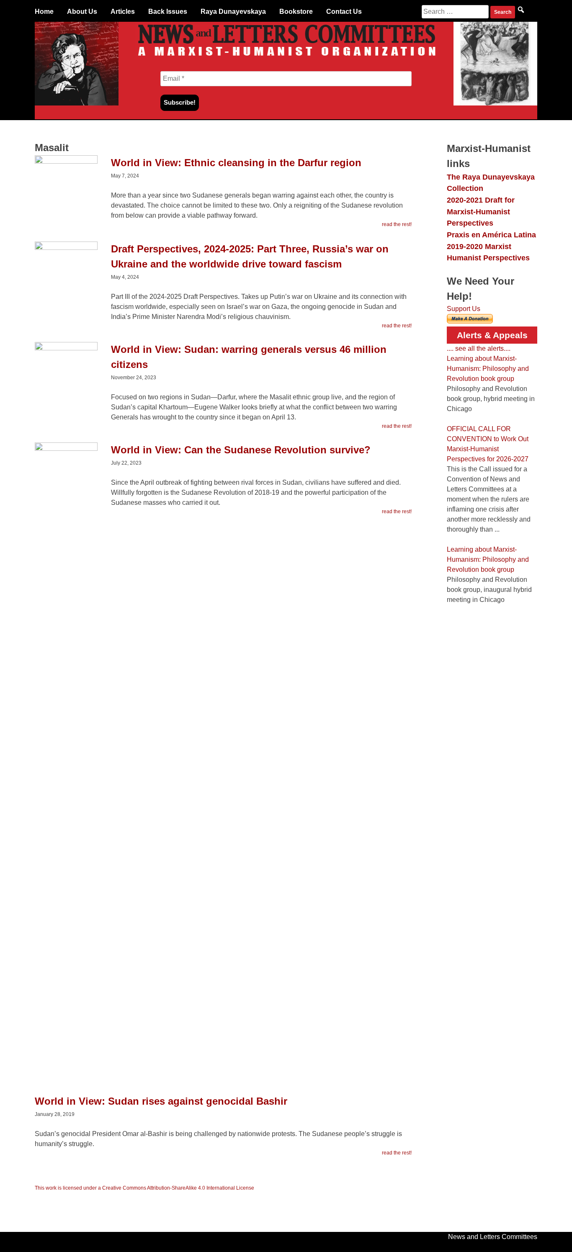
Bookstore (296, 11)
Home (44, 11)
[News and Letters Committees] (286, 57)
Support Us (463, 308)
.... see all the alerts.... (478, 348)
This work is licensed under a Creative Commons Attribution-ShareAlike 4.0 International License (144, 1188)
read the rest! (397, 224)
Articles (123, 11)
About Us (82, 11)
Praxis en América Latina (491, 234)
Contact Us (344, 11)
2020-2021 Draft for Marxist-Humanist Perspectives (481, 211)
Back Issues (167, 11)
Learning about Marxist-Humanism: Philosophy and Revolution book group (488, 368)
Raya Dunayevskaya (233, 11)
